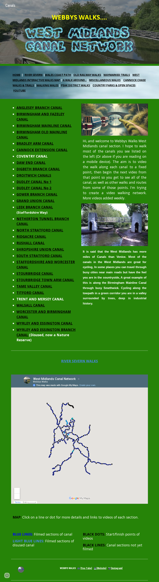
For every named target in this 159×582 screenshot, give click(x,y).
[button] (7, 575)
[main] (79, 17)
